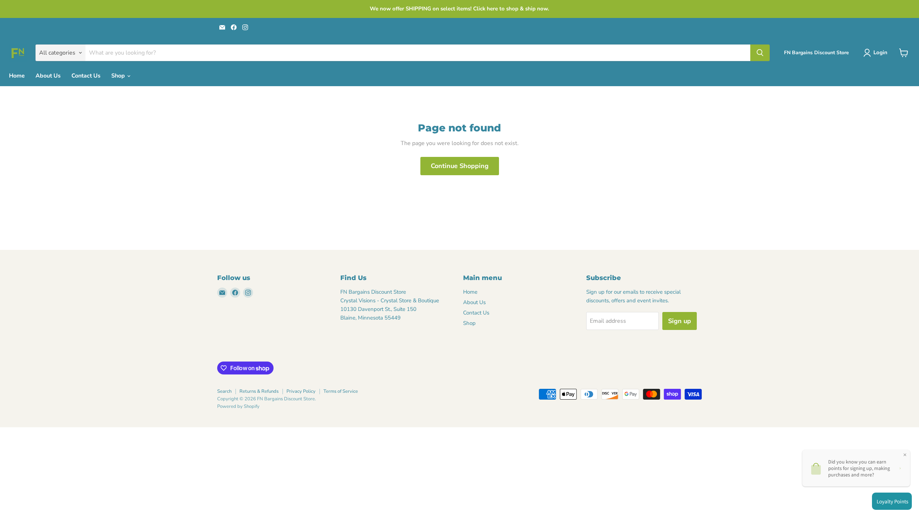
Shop (118, 76)
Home (17, 76)
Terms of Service (340, 391)
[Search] (760, 53)
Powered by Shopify (238, 406)
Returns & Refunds (259, 391)
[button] (876, 52)
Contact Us (86, 76)
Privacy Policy (301, 391)
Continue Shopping (460, 166)
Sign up (679, 321)
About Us (48, 76)
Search (224, 391)
